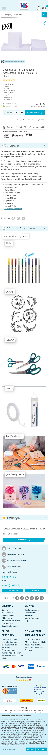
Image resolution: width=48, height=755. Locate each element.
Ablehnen (30, 749)
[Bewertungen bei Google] (24, 679)
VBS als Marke (7, 618)
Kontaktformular (12, 590)
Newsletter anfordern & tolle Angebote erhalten (24, 529)
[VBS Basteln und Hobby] (24, 5)
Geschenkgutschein (32, 610)
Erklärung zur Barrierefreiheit (12, 656)
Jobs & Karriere (7, 613)
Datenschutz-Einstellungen (11, 653)
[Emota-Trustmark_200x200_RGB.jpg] (39, 689)
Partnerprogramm (8, 615)
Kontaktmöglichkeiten (33, 645)
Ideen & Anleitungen (32, 618)
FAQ (26, 621)
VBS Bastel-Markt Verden (11, 621)
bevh (10, 686)
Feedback (35, 590)
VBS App (5, 658)
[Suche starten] (44, 15)
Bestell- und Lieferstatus (34, 647)
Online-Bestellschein (9, 639)
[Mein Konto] (39, 8)
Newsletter (29, 615)
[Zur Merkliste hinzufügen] (44, 23)
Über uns (5, 610)
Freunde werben (31, 613)
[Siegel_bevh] (9, 691)
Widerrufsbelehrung (9, 650)
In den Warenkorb (33, 112)
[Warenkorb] (44, 8)
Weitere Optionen (9, 749)
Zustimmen (41, 749)
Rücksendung (6, 647)
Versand (43, 106)
